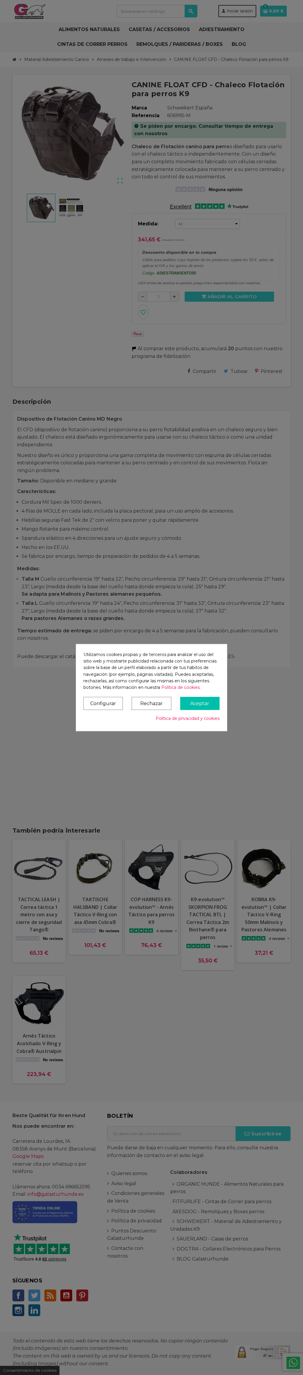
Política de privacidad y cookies (188, 718)
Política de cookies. (181, 687)
